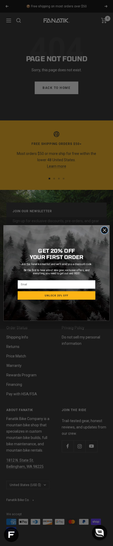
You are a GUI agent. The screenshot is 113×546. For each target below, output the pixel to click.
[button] (99, 532)
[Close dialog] (104, 230)
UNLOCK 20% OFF (56, 295)
